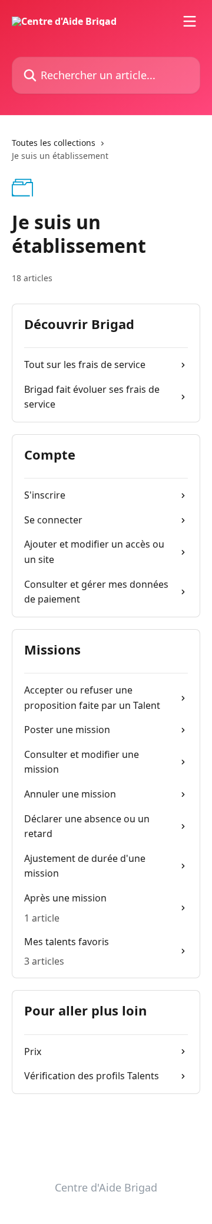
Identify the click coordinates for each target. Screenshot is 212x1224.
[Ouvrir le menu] (189, 21)
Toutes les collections (53, 142)
